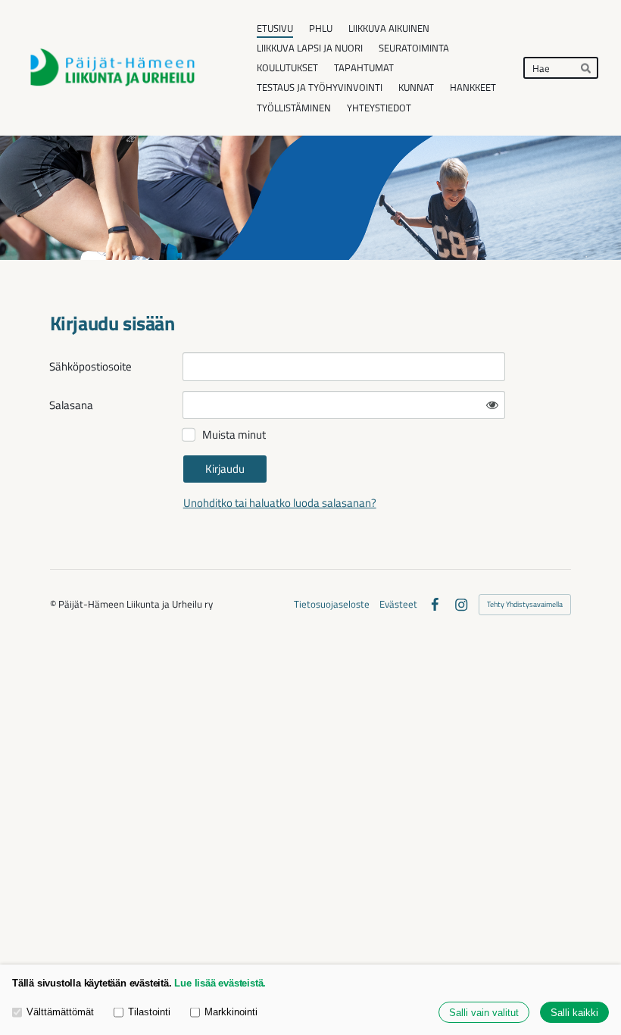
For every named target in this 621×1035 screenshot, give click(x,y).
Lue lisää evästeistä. (220, 983)
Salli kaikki (574, 1012)
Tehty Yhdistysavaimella (525, 604)
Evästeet (398, 604)
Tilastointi (149, 1012)
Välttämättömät (60, 1012)
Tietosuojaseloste (332, 604)
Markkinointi (230, 1012)
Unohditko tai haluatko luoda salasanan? (279, 502)
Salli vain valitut (484, 1012)
